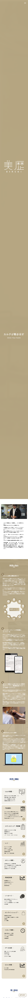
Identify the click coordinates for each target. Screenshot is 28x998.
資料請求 (23, 995)
